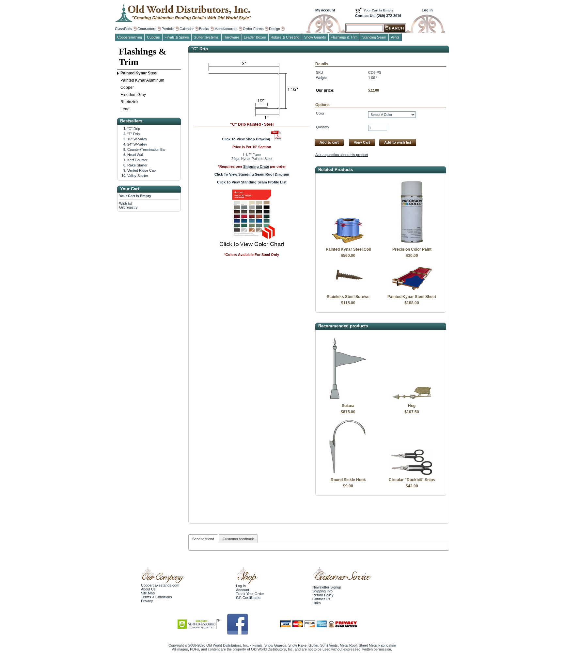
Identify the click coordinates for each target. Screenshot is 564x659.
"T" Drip (133, 134)
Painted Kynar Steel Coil (348, 249)
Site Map (148, 593)
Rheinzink (129, 102)
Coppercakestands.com (160, 585)
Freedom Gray (133, 94)
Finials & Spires (176, 37)
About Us (148, 589)
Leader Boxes (255, 37)
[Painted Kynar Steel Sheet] (411, 290)
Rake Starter (137, 165)
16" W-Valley (137, 139)
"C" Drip (133, 129)
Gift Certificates (248, 598)
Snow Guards (315, 37)
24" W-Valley (137, 144)
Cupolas (153, 37)
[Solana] (348, 399)
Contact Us (321, 599)
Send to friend (203, 539)
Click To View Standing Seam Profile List (252, 182)
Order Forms (253, 29)
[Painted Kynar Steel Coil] (348, 243)
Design (274, 29)
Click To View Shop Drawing (246, 139)
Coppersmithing (129, 37)
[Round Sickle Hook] (348, 474)
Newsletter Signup (326, 587)
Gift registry (128, 207)
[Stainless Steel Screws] (348, 290)
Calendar (187, 29)
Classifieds (123, 29)
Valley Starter (137, 176)
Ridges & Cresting (285, 37)
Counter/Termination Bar (146, 149)
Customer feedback (238, 539)
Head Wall (135, 155)
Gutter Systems (206, 37)
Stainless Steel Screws (348, 296)
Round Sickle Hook (348, 480)
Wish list (125, 203)
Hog (411, 405)
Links (316, 603)
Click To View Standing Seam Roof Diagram (251, 174)
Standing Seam (374, 37)
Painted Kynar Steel (138, 73)
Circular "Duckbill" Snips (412, 480)
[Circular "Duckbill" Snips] (411, 474)
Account (242, 590)
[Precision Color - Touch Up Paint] (411, 243)
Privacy (147, 601)
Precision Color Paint (411, 249)
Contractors (146, 29)
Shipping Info (322, 591)
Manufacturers (226, 29)
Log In (241, 586)
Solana (348, 405)
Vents (395, 37)
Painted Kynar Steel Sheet (411, 296)
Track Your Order (250, 594)
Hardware (231, 37)
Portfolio (168, 29)
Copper (127, 87)
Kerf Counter (137, 160)
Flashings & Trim (142, 56)
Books (204, 29)
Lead (125, 109)
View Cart (362, 142)
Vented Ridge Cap (141, 170)
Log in (427, 10)
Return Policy (323, 595)
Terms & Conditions (156, 597)
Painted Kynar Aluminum (142, 80)
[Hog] (411, 399)
